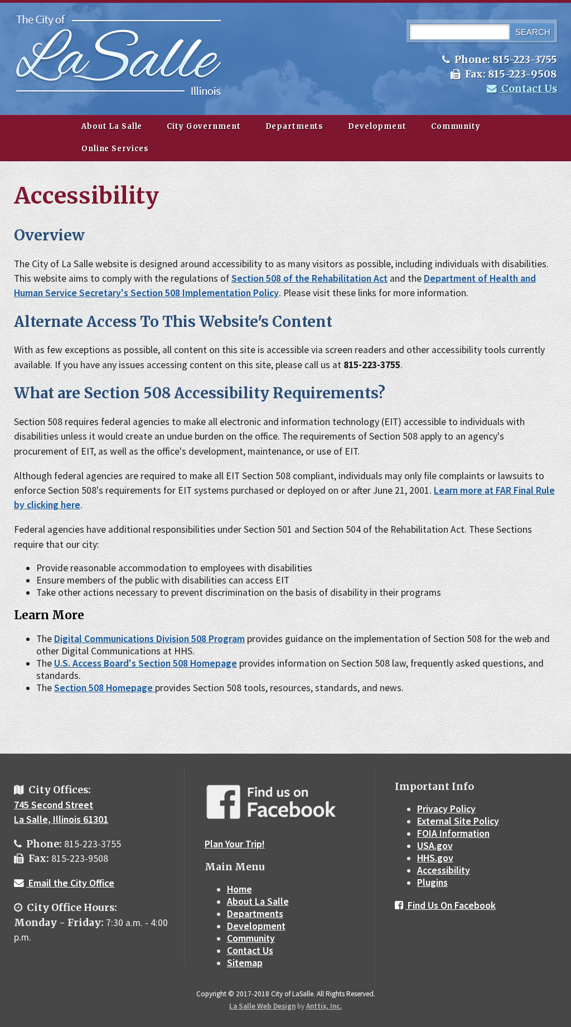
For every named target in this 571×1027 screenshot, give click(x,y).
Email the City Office (70, 883)
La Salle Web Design (262, 1006)
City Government (203, 126)
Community (456, 126)
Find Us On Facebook (450, 905)
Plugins (432, 882)
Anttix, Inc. (324, 1006)
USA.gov (435, 846)
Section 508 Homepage (104, 688)
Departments (294, 126)
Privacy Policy (446, 809)
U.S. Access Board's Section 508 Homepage (145, 663)
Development (377, 126)
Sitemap (245, 963)
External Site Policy (458, 821)
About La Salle (111, 126)
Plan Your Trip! (235, 844)
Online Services (115, 148)
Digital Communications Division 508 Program (149, 639)
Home (239, 889)
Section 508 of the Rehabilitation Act (309, 278)
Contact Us (528, 89)
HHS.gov (435, 858)
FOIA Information (453, 833)
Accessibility (443, 870)
